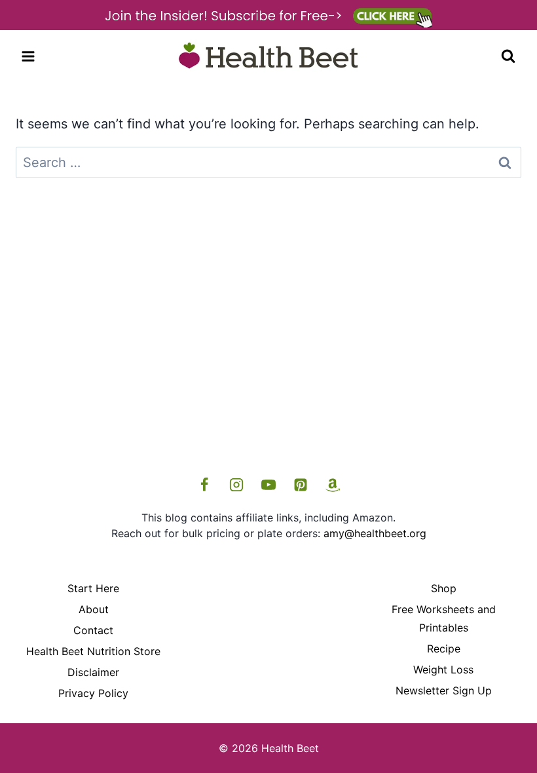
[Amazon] (332, 484)
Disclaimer (93, 672)
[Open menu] (28, 56)
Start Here (93, 588)
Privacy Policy (93, 693)
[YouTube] (268, 484)
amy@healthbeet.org (375, 533)
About (94, 609)
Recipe (443, 648)
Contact (93, 630)
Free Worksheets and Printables (444, 619)
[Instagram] (236, 484)
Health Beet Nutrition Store (93, 651)
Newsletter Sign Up (444, 690)
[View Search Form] (508, 56)
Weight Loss (443, 669)
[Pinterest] (300, 484)
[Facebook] (204, 484)
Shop (443, 588)
